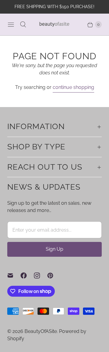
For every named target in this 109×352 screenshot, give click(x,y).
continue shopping (73, 87)
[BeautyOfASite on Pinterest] (54, 275)
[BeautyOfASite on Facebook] (27, 275)
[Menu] (11, 24)
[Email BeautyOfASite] (14, 275)
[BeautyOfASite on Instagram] (40, 275)
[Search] (23, 24)
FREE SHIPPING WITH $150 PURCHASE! (54, 6)
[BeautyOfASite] (54, 24)
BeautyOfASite (41, 331)
